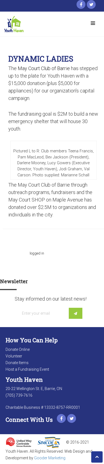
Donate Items (17, 362)
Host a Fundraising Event (27, 369)
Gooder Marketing (49, 458)
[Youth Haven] (26, 24)
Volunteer (14, 356)
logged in (37, 253)
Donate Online (18, 349)
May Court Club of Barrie (44, 68)
